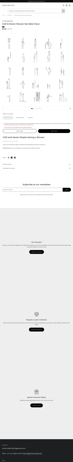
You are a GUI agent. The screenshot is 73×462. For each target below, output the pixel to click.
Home (3, 15)
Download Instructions (9, 168)
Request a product (36, 329)
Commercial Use (20, 117)
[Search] (63, 11)
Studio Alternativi (8, 5)
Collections (9, 15)
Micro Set (30, 117)
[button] (32, 108)
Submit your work (37, 252)
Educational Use (8, 117)
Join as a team (37, 405)
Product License (7, 164)
